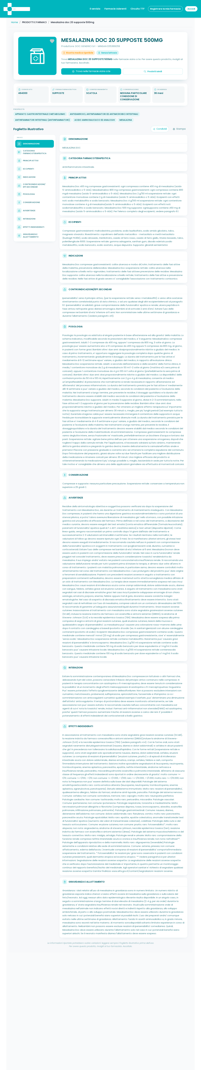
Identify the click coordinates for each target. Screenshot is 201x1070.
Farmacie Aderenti (115, 8)
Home (14, 22)
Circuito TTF (137, 8)
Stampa (181, 129)
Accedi (191, 8)
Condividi (161, 129)
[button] (9, 5)
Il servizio (95, 8)
